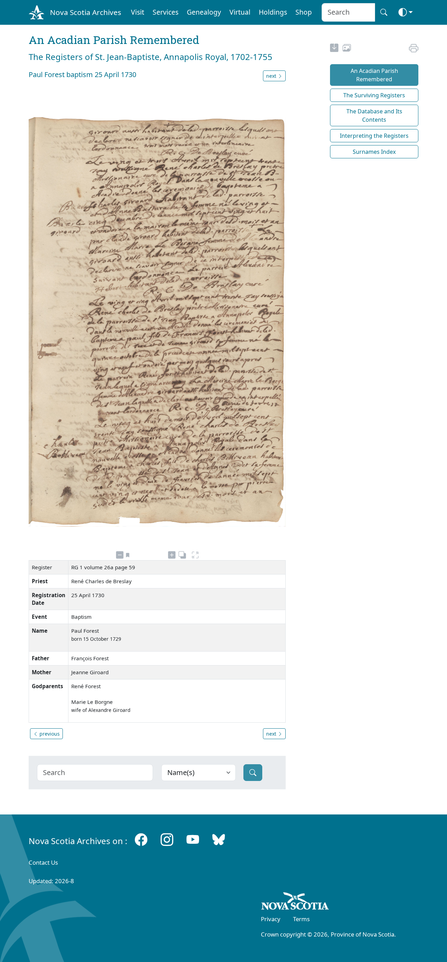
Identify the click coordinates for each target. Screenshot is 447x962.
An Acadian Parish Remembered (374, 75)
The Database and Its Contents (374, 115)
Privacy (270, 919)
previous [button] (49, 733)
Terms (301, 919)
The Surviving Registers (374, 95)
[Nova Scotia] (295, 902)
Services (165, 12)
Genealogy (204, 12)
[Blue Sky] (218, 839)
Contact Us (43, 862)
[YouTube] (193, 839)
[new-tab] (334, 49)
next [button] (272, 76)
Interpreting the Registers (374, 136)
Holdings (273, 12)
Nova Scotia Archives (85, 12)
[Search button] (384, 12)
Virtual (239, 12)
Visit (137, 12)
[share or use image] (347, 49)
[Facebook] (141, 839)
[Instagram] (167, 839)
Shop (303, 12)
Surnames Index (374, 152)
